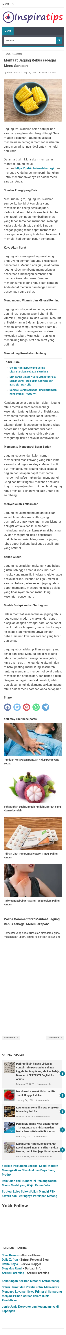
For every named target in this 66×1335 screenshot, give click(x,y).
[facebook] (7, 707)
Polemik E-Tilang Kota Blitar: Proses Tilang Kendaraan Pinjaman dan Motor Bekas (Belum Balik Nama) (37, 1127)
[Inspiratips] (33, 17)
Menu (8, 31)
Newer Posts (11, 1037)
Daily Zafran (10, 1259)
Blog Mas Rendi (12, 1268)
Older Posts (55, 1037)
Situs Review (10, 1255)
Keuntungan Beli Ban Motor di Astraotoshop (31, 1281)
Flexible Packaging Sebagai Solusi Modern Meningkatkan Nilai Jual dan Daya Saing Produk (30, 1170)
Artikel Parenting (13, 1273)
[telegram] (45, 707)
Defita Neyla (10, 1264)
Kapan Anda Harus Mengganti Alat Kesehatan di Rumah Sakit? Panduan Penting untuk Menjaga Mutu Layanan (38, 1147)
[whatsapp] (36, 707)
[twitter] (17, 707)
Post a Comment (47, 72)
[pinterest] (26, 707)
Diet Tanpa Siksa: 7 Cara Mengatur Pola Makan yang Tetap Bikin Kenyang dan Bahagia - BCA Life (33, 380)
